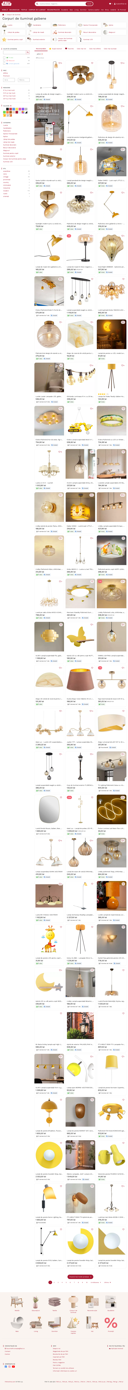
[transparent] (20, 112)
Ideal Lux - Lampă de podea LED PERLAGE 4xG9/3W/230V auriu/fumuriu (92, 828)
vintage (5, 177)
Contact (7, 1351)
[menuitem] (5, 10)
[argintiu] (7, 115)
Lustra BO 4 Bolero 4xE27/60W (47, 915)
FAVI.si (121, 1382)
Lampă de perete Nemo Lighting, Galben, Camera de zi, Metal (57, 1217)
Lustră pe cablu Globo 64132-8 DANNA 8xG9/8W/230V (55, 612)
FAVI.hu (77, 1382)
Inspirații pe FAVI (59, 1357)
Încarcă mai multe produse (79, 1277)
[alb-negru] (26, 112)
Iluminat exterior (9, 156)
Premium (6, 76)
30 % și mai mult (9, 99)
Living (36, 1331)
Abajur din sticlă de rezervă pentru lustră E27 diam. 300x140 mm (58, 699)
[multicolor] (23, 112)
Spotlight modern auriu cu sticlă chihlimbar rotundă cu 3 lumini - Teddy (92, 94)
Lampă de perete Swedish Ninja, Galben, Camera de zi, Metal (57, 1174)
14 (92, 711)
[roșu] (10, 109)
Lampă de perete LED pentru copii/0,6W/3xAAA (52, 958)
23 (123, 63)
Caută (89, 4)
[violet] (23, 109)
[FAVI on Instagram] (9, 1367)
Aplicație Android (117, 1348)
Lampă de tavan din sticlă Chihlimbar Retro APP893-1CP (86, 872)
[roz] (20, 109)
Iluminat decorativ (9, 145)
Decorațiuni (36, 1310)
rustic (5, 193)
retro (5, 174)
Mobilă (17, 1310)
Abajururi (6, 150)
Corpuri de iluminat (13, 14)
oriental (6, 196)
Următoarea (95, 1282)
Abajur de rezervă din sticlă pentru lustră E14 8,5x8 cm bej (87, 353)
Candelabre (7, 128)
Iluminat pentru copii (10, 153)
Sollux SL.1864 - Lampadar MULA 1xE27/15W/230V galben (87, 958)
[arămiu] (10, 115)
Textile (54, 1310)
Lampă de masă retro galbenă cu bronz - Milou (52, 267)
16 (61, 452)
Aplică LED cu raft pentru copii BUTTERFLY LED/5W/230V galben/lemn (92, 656)
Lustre (5, 125)
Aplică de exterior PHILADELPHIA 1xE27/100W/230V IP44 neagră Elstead (92, 1044)
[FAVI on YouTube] (13, 1367)
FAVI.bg (109, 1382)
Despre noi (56, 1348)
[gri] (26, 109)
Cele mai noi (81, 49)
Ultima (106, 1282)
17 (92, 840)
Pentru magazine (58, 1362)
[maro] (10, 112)
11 (92, 754)
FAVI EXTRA (57, 1365)
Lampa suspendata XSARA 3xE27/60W (49, 872)
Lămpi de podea (9, 139)
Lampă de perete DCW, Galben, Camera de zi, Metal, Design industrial (60, 1260)
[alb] (4, 109)
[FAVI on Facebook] (6, 1367)
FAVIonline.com (10, 1382)
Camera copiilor (73, 1332)
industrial (6, 188)
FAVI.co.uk (102, 1382)
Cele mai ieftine (95, 49)
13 (123, 495)
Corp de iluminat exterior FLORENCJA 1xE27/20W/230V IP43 (88, 785)
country (6, 182)
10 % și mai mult (9, 93)
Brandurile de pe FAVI (60, 1354)
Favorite (71, 49)
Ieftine (5, 73)
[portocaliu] (7, 112)
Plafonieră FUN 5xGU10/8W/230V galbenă (112, 1131)
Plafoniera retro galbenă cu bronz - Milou (112, 224)
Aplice (5, 136)
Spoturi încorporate (10, 134)
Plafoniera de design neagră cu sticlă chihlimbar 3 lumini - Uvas (89, 224)
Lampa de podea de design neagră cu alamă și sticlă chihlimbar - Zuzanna (62, 94)
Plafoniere (7, 131)
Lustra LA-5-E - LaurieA (44, 483)
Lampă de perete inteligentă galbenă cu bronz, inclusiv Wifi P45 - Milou (92, 137)
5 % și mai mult (9, 90)
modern (6, 191)
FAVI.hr (83, 1382)
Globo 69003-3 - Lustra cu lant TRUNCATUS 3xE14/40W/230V (89, 569)
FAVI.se (95, 1382)
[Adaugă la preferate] (92, 63)
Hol (92, 1331)
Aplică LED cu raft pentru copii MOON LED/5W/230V (54, 1001)
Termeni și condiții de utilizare (63, 1368)
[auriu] (4, 115)
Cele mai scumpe (110, 49)
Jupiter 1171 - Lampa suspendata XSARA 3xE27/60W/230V (87, 742)
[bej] (13, 112)
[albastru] (13, 109)
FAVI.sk (65, 1382)
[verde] (4, 112)
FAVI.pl (70, 1382)
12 (92, 365)
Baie (17, 1331)
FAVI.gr (115, 1382)
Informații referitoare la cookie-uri (65, 1371)
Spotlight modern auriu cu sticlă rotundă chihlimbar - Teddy (57, 224)
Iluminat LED (8, 162)
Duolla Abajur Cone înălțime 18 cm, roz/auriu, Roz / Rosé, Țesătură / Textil (93, 699)
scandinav (6, 171)
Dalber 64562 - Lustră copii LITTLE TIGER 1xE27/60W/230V (88, 526)
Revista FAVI (57, 1360)
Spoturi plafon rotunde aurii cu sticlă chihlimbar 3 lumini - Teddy (58, 180)
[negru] (7, 109)
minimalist (7, 185)
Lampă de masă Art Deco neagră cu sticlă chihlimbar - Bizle (88, 267)
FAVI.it (89, 1382)
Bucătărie (111, 1310)
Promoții (111, 1331)
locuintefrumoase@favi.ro (15, 1348)
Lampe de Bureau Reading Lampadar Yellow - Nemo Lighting (88, 915)
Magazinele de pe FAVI (60, 1351)
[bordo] (17, 112)
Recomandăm (41, 49)
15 (61, 63)
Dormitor (55, 1331)
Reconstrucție (92, 1310)
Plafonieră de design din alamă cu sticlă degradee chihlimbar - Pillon (60, 353)
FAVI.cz (58, 1382)
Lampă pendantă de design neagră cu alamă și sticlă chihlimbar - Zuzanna (93, 180)
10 (123, 106)
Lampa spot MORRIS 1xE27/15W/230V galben (82, 1088)
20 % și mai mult (9, 96)
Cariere (7, 1354)
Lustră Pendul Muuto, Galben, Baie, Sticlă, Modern (53, 828)
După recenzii (57, 49)
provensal (6, 179)
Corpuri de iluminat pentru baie (14, 159)
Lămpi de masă (8, 142)
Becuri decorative (9, 148)
